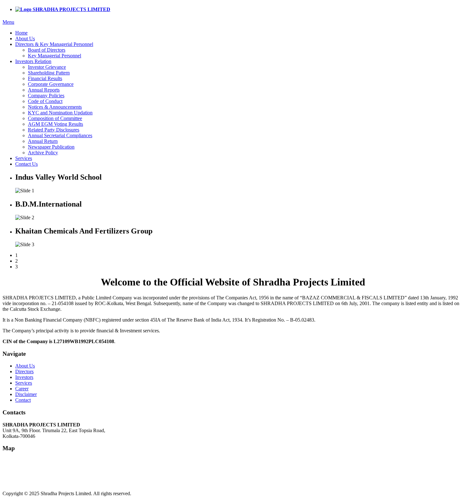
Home (21, 32)
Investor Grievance (47, 67)
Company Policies (46, 95)
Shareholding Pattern (49, 72)
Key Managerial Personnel (54, 55)
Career (22, 388)
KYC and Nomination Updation (60, 112)
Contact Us (26, 164)
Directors (24, 371)
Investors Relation (33, 61)
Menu (8, 22)
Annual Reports (44, 90)
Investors (24, 377)
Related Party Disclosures (53, 129)
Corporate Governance (51, 84)
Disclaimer (26, 394)
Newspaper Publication (51, 147)
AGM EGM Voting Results (55, 124)
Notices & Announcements (55, 107)
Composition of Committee (55, 118)
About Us (25, 38)
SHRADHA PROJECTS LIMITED (70, 9)
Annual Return (43, 141)
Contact (23, 400)
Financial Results (45, 78)
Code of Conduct (45, 101)
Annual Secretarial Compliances (60, 135)
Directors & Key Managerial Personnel (54, 44)
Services (23, 158)
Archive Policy (43, 152)
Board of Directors (46, 50)
